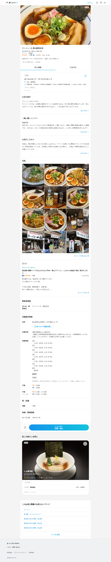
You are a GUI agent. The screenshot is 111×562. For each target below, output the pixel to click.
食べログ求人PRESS (13, 543)
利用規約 (9, 552)
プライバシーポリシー (20, 552)
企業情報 (31, 552)
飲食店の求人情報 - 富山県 (33, 528)
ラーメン (27, 509)
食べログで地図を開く (44, 326)
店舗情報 (73, 67)
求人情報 (37, 67)
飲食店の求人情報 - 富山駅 (33, 519)
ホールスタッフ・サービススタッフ (38, 79)
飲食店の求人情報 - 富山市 (33, 523)
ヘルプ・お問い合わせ (13, 547)
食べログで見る (82, 292)
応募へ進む (59, 428)
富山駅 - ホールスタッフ (32, 514)
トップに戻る (55, 534)
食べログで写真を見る (80, 256)
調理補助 (32, 487)
